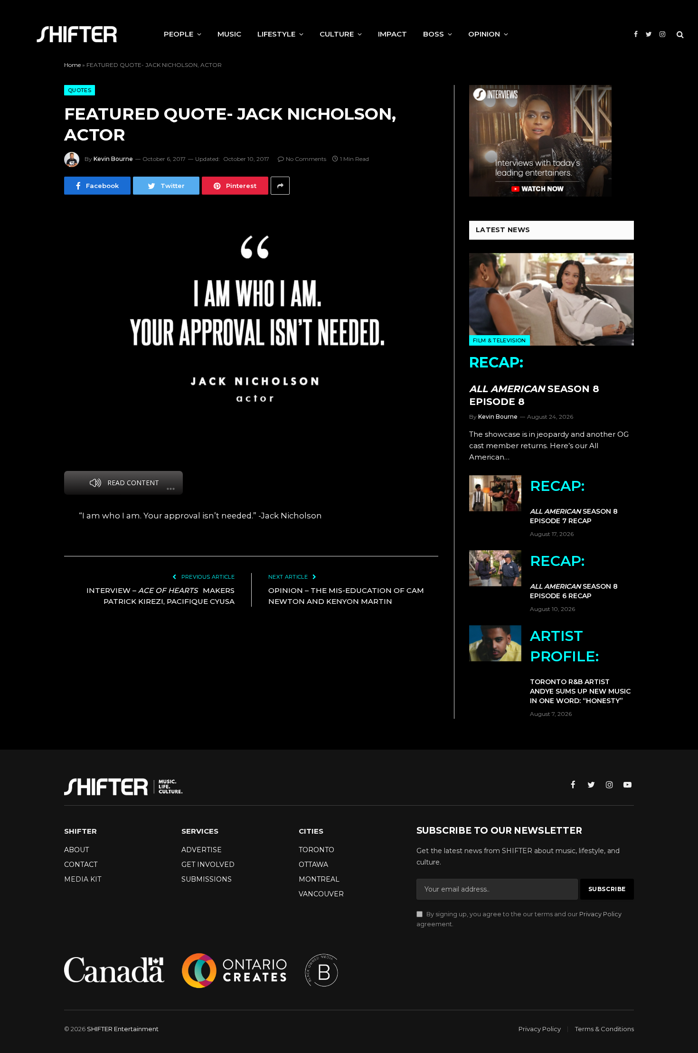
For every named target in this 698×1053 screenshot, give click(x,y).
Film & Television (499, 340)
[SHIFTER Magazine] (76, 34)
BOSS (433, 33)
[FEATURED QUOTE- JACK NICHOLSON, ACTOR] (251, 329)
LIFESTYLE (276, 33)
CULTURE (337, 33)
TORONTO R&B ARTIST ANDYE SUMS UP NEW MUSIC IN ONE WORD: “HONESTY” (580, 666)
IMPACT (392, 33)
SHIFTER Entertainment (123, 1029)
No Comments (306, 158)
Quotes (79, 90)
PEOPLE (178, 33)
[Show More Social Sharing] (280, 186)
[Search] (679, 34)
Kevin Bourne (113, 158)
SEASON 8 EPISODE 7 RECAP (574, 501)
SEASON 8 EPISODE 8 (534, 380)
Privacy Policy (600, 914)
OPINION (484, 33)
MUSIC (229, 33)
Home (72, 64)
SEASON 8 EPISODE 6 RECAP (574, 576)
